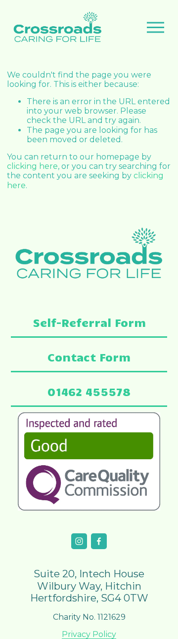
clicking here (32, 166)
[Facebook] (99, 541)
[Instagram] (79, 541)
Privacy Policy (89, 634)
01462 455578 (89, 392)
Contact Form (89, 357)
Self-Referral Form (89, 322)
